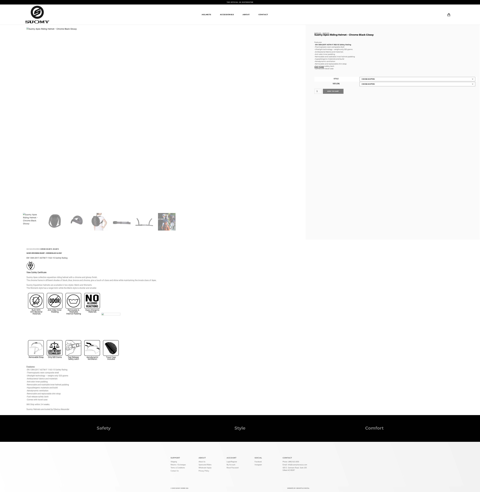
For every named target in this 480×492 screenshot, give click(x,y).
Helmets (206, 14)
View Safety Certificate (36, 272)
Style (336, 79)
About (246, 14)
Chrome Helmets (46, 249)
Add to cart (333, 91)
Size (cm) (336, 84)
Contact (263, 14)
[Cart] (448, 15)
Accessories (227, 14)
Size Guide (319, 67)
